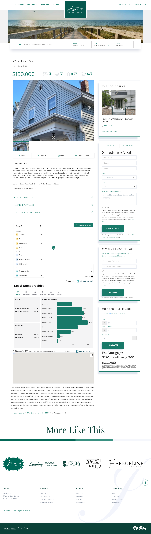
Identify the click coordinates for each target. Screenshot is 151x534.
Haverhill (40, 413)
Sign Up (143, 5)
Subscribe (113, 292)
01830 (47, 413)
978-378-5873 (125, 5)
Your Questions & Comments (111, 191)
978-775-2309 (109, 126)
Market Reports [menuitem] (117, 499)
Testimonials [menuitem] (80, 502)
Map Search (119, 45)
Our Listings (32, 5)
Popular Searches (99, 45)
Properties (19, 5)
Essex (33, 413)
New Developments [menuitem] (47, 499)
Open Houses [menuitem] (45, 496)
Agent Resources (24, 511)
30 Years (114, 314)
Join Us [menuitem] (78, 499)
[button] (20, 44)
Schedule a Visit (128, 145)
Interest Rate (106, 334)
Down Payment (107, 326)
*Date (103, 173)
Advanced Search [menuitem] (46, 502)
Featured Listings (78, 45)
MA (28, 413)
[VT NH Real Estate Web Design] (139, 529)
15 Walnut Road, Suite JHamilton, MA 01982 (11, 497)
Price (103, 319)
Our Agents (113, 131)
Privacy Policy (23, 528)
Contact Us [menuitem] (116, 502)
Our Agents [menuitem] (80, 496)
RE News (56, 5)
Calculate (113, 345)
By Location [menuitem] (44, 493)
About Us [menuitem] (79, 493)
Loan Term (105, 314)
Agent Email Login (9, 511)
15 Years (122, 314)
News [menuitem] (114, 493)
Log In (136, 5)
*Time (103, 182)
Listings (22, 413)
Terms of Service (113, 237)
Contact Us (105, 131)
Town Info (45, 5)
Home (15, 413)
